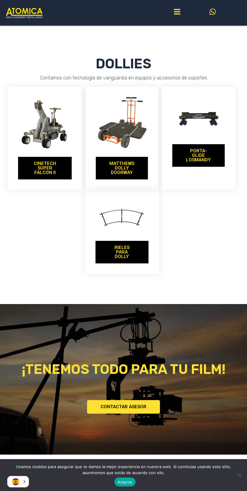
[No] (239, 475)
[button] (18, 481)
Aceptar (125, 482)
